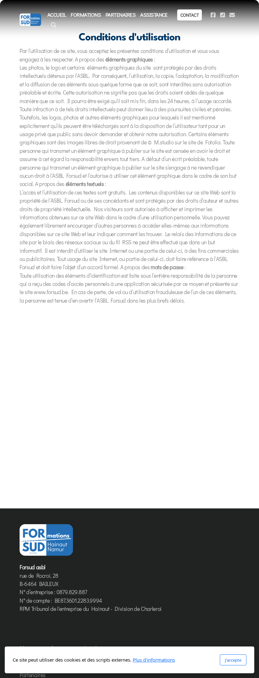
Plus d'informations (154, 660)
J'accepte (233, 660)
